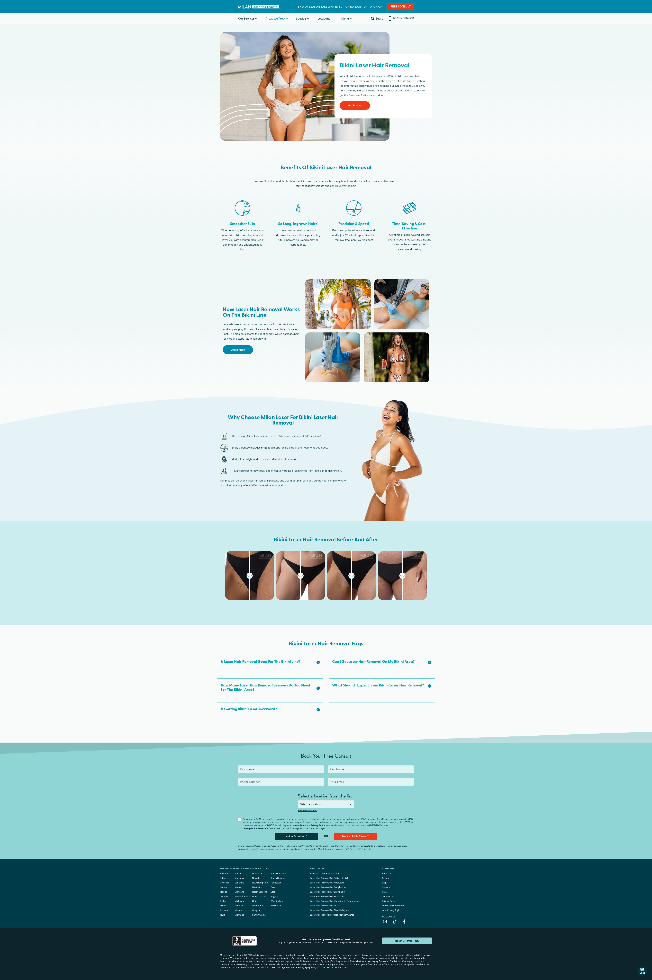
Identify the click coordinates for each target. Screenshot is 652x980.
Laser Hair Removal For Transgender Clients (332, 914)
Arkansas (224, 878)
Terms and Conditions (393, 905)
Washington (277, 900)
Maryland (239, 891)
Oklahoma (257, 905)
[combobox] (326, 804)
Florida (223, 891)
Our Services (246, 18)
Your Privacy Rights (391, 910)
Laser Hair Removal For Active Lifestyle (329, 878)
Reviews (386, 878)
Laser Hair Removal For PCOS (325, 905)
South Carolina (278, 873)
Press (384, 891)
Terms (323, 845)
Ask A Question (296, 836)
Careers (386, 887)
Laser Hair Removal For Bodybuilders (328, 887)
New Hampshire (260, 882)
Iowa (222, 914)
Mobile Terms (299, 825)
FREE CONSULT (401, 6)
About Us (386, 873)
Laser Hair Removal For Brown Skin (327, 891)
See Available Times (355, 836)
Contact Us (387, 896)
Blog (384, 882)
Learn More (238, 350)
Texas (273, 887)
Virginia (274, 896)
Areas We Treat (275, 18)
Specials (301, 18)
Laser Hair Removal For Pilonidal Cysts (329, 910)
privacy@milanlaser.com (255, 828)
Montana (239, 914)
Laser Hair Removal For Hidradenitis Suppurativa (334, 900)
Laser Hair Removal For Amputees (327, 882)
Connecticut (226, 887)
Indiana (224, 910)
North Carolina (259, 891)
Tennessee (276, 882)
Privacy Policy (318, 825)
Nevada (256, 878)
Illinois (223, 905)
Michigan (239, 900)
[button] (270, 662)
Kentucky (239, 878)
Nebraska (257, 873)
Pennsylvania (259, 914)
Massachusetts (242, 896)
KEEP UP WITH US (407, 941)
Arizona (224, 873)
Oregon (256, 910)
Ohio (254, 900)
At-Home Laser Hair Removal (324, 873)
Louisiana (239, 882)
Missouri (239, 910)
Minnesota (240, 905)
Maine (238, 887)
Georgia (224, 896)
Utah (273, 891)
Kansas (238, 873)
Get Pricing (354, 105)
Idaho (223, 900)
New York (257, 887)
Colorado (224, 882)
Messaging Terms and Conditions (383, 961)
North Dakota (259, 896)
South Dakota (278, 878)
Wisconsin (276, 905)
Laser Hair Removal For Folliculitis (327, 896)
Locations (324, 18)
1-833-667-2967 (373, 825)
